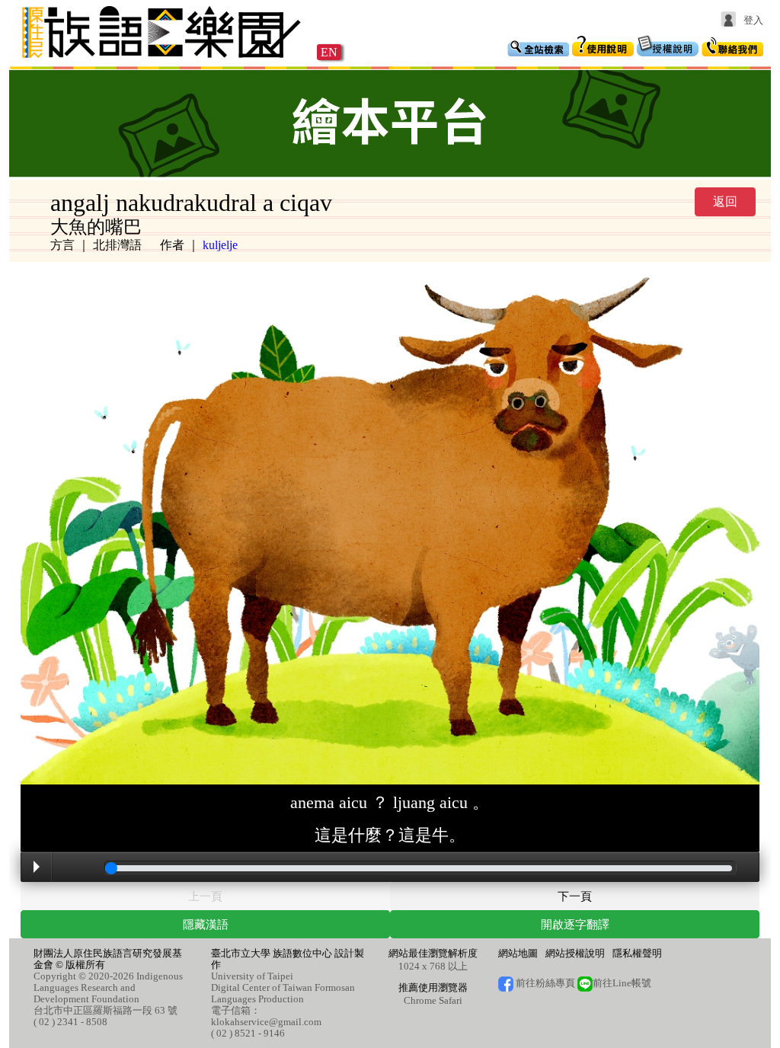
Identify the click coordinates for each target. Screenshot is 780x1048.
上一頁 (205, 896)
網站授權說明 (575, 953)
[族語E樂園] (163, 59)
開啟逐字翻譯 (575, 924)
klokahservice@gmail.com (266, 1021)
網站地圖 (518, 953)
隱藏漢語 (206, 924)
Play (37, 867)
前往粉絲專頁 (544, 983)
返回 (725, 201)
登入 (753, 20)
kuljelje (220, 244)
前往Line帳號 (622, 983)
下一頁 (575, 896)
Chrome (420, 1000)
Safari (450, 1000)
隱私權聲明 (637, 953)
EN (329, 52)
